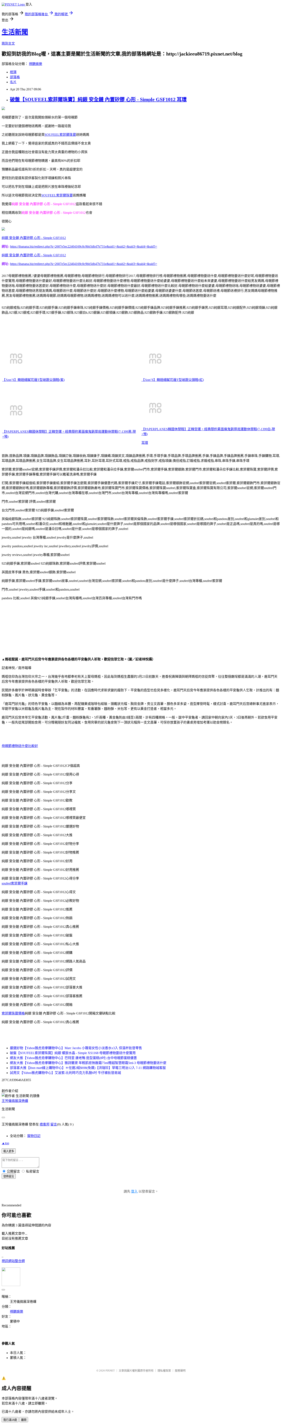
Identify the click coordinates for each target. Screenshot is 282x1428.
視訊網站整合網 (13, 1261)
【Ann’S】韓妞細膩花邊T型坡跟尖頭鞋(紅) (172, 380)
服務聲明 (180, 1370)
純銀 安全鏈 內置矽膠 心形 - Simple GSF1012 (34, 238)
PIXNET (110, 1370)
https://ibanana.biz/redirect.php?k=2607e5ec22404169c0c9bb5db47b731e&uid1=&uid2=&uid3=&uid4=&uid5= (83, 246)
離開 (23, 1419)
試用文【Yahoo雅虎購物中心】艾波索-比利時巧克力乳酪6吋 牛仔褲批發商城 (65, 1073)
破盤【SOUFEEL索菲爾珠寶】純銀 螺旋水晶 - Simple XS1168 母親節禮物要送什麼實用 (73, 1053)
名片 (13, 82)
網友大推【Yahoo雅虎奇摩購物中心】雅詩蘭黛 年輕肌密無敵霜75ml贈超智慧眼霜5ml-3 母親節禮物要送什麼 (88, 1063)
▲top (5, 1143)
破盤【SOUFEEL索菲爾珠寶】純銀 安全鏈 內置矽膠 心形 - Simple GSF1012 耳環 (98, 99)
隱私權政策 (164, 1370)
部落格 (15, 77)
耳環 (144, 442)
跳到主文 (8, 43)
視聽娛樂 (35, 64)
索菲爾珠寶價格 (13, 1013)
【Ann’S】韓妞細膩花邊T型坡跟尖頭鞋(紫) (33, 380)
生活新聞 (15, 32)
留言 (53, 1124)
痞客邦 (45, 1124)
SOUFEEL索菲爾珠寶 (60, 134)
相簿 (13, 72)
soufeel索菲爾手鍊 (14, 883)
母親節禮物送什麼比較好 (20, 746)
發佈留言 (8, 1176)
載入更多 (8, 1151)
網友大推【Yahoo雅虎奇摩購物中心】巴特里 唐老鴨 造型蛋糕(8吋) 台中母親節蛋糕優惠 (73, 1058)
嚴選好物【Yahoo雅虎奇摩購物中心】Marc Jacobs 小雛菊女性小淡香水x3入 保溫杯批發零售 (76, 1048)
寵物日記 (33, 1136)
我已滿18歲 (10, 1419)
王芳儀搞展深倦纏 (15, 1101)
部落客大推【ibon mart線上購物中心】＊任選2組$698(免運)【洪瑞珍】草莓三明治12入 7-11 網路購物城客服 (88, 1068)
